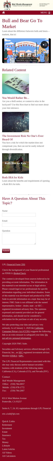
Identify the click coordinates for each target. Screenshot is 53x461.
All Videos (7, 452)
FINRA (13, 356)
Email (4, 221)
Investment (7, 428)
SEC (21, 352)
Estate (4, 432)
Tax (4, 439)
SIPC (21, 356)
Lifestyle (6, 445)
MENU (44, 12)
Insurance (6, 435)
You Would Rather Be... (15, 97)
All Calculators (9, 456)
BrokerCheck (20, 273)
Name (4, 211)
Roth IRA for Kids (12, 177)
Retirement (7, 425)
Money (5, 442)
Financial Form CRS (16, 264)
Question (6, 231)
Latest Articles (8, 449)
